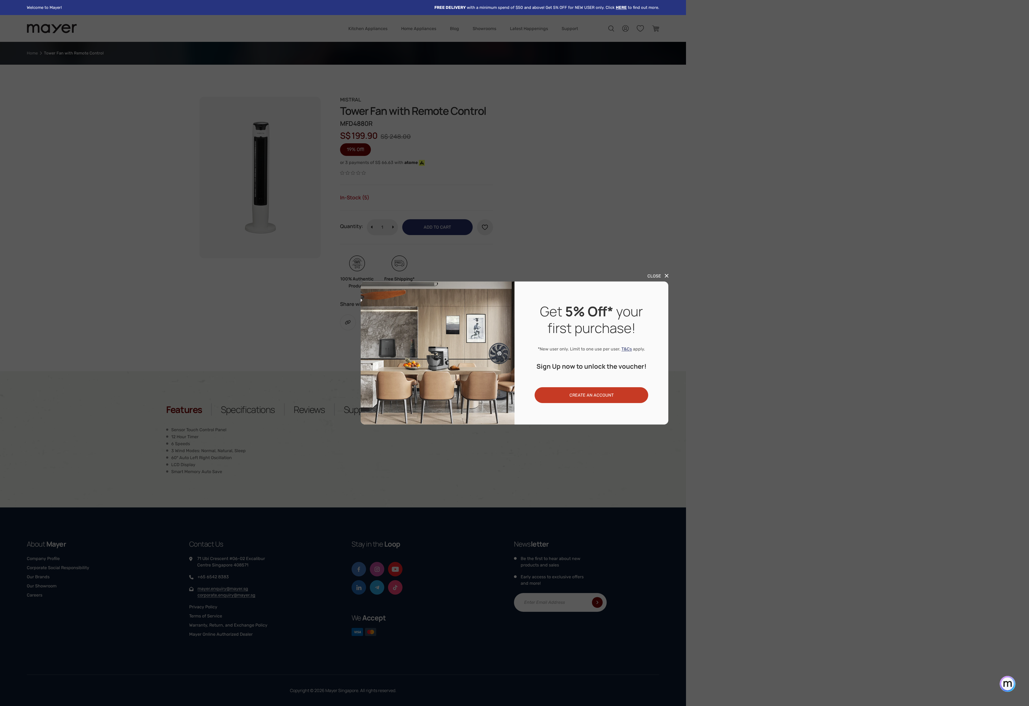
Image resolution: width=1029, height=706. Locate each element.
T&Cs (626, 349)
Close (654, 276)
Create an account (591, 395)
